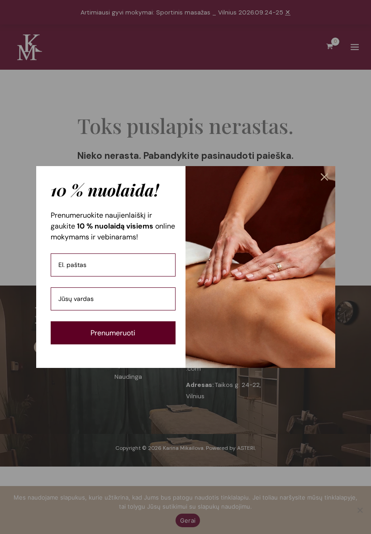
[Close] (324, 177)
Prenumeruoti (112, 333)
